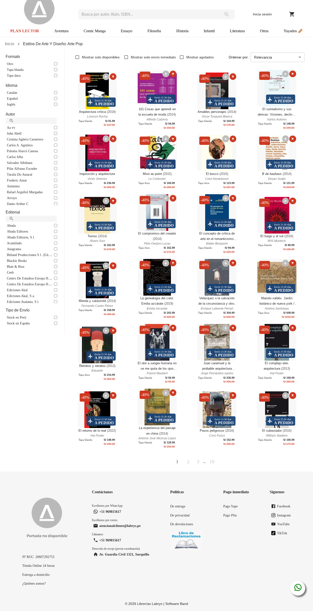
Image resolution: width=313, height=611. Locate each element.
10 (212, 461)
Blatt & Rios (15, 266)
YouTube (283, 524)
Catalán (12, 93)
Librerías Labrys (149, 604)
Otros (264, 31)
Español (12, 98)
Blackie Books (17, 261)
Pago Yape (230, 506)
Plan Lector (24, 31)
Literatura (237, 31)
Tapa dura (14, 75)
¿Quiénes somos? (34, 583)
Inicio (9, 44)
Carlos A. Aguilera (20, 145)
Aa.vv (11, 127)
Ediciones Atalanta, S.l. (23, 302)
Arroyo (12, 198)
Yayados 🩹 (293, 31)
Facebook (283, 506)
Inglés (11, 104)
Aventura (61, 31)
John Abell (14, 133)
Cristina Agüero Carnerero (25, 139)
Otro (10, 64)
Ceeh (10, 272)
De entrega (177, 506)
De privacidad (180, 515)
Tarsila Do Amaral (19, 174)
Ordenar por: (239, 57)
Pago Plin (230, 515)
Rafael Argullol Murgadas (25, 192)
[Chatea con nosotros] (298, 588)
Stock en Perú (16, 317)
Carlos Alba (15, 157)
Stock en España (18, 323)
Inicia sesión (262, 14)
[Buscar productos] (227, 14)
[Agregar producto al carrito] (113, 76)
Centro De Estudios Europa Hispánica (33, 278)
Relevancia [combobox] (263, 57)
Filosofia (154, 31)
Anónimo (13, 186)
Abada (11, 225)
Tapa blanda (15, 70)
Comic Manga (95, 31)
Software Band (176, 604)
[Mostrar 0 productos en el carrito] (292, 14)
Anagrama (14, 249)
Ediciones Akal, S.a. (21, 296)
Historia (182, 31)
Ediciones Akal (17, 290)
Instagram (284, 515)
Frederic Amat (17, 180)
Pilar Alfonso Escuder (22, 169)
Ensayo (126, 31)
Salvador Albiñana (19, 163)
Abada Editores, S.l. (21, 237)
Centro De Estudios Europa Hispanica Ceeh (37, 284)
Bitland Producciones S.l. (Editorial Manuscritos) (41, 255)
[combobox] (148, 14)
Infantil (209, 31)
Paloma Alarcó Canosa (22, 151)
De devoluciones (181, 524)
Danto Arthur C (17, 204)
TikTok (282, 533)
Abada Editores (17, 231)
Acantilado (14, 243)
